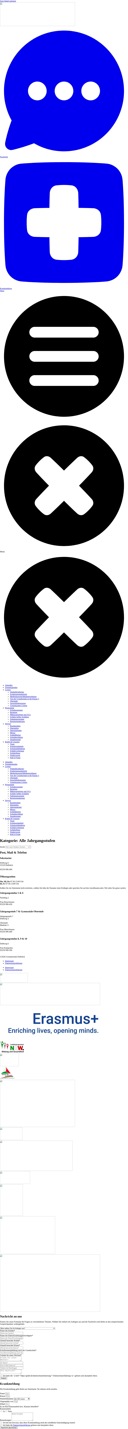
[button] (64, 422)
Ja (4, 1411)
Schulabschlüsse (16, 737)
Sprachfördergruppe (18, 703)
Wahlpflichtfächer (17, 692)
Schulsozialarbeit (16, 746)
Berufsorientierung (17, 721)
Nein (10, 1411)
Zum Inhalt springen (8, 1)
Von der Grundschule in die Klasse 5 (24, 699)
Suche (2, 847)
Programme (9, 708)
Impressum (9, 961)
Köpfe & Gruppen (12, 742)
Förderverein (15, 755)
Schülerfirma (15, 753)
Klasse (3, 1396)
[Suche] (30, 847)
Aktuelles (8, 685)
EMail (2, 1404)
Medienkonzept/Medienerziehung (23, 697)
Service (8, 724)
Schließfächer (15, 735)
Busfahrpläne (15, 726)
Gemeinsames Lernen (18, 706)
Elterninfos (14, 728)
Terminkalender (11, 687)
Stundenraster (15, 740)
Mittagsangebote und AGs (20, 715)
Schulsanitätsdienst (17, 749)
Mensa (12, 733)
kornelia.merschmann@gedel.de (13, 934)
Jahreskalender (16, 730)
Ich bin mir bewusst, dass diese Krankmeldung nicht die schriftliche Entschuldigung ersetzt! (39, 1423)
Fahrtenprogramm (17, 719)
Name (2, 1393)
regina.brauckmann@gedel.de (13, 906)
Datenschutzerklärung (13, 963)
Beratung (13, 712)
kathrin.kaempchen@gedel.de (12, 952)
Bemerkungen (6, 1420)
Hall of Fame (15, 758)
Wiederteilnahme (7, 1399)
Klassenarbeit (5, 1409)
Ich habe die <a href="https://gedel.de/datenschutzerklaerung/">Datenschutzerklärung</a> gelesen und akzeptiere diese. (50, 1376)
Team (12, 744)
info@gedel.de (6, 872)
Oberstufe (14, 701)
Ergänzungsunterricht (18, 694)
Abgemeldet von (7, 1401)
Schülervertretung (17, 751)
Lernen (8, 690)
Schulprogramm (16, 710)
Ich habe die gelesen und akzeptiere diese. (28, 1425)
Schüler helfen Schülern (19, 717)
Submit (3, 1378)
